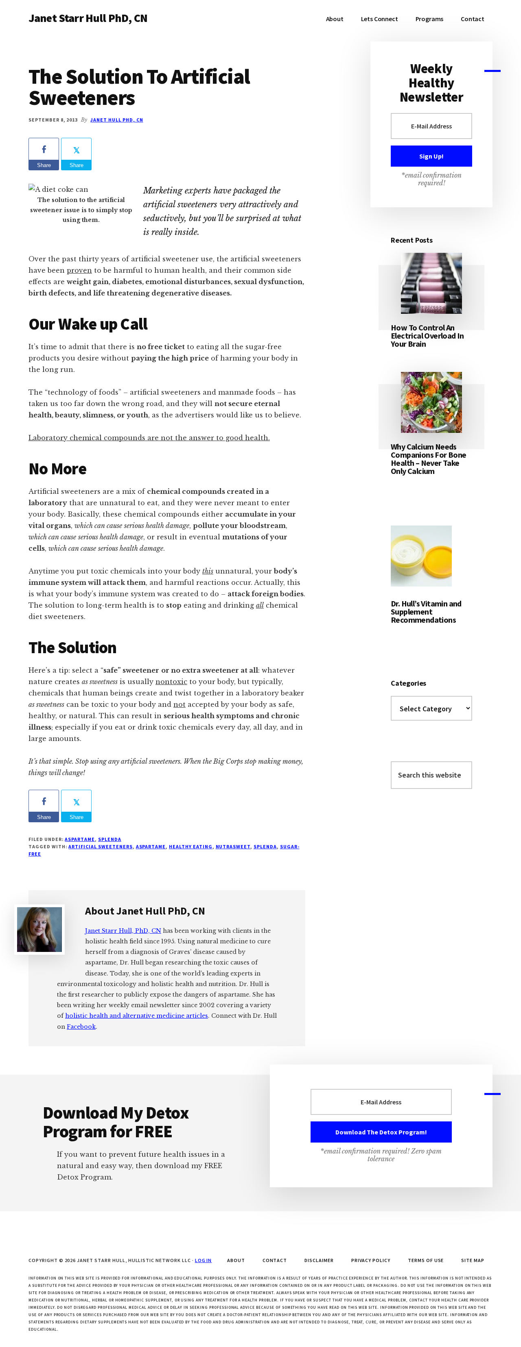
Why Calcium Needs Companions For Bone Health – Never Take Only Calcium (428, 458)
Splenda (109, 839)
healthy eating (190, 846)
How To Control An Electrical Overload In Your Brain (427, 335)
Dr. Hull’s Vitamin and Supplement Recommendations (426, 611)
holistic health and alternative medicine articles (136, 1015)
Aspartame (80, 839)
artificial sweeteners (100, 846)
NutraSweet (233, 846)
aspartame (151, 846)
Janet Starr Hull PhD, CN (87, 18)
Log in (203, 1260)
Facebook (81, 1026)
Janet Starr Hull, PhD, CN (123, 930)
